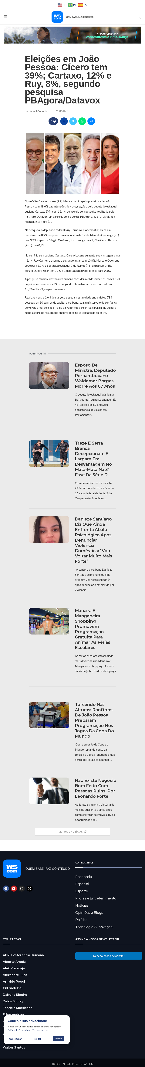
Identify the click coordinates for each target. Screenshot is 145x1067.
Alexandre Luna (15, 975)
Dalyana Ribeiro (15, 995)
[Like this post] (54, 121)
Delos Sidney (13, 1001)
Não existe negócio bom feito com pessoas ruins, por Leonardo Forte (95, 788)
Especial (82, 884)
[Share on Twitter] (73, 121)
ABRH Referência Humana (23, 955)
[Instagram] (22, 889)
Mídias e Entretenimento (95, 898)
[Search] (139, 17)
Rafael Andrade (38, 111)
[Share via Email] (91, 121)
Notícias (82, 905)
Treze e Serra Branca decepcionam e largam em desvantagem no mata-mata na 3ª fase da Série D (93, 459)
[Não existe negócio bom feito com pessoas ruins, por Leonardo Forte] (49, 791)
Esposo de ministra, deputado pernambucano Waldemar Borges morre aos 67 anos (95, 376)
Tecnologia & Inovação (94, 927)
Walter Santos (14, 1047)
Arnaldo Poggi (14, 981)
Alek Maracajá (14, 968)
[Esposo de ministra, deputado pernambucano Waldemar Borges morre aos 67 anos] (49, 375)
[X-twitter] (30, 889)
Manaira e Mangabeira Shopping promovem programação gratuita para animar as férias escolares (92, 629)
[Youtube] (14, 889)
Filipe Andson (13, 1014)
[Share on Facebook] (64, 121)
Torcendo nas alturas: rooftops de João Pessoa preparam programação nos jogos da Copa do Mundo (94, 720)
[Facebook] (6, 889)
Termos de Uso (40, 1030)
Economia (83, 877)
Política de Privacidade (19, 1030)
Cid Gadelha (12, 988)
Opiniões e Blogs (89, 913)
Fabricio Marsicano (17, 1008)
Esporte (81, 891)
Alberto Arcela (14, 962)
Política (81, 920)
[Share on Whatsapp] (82, 121)
